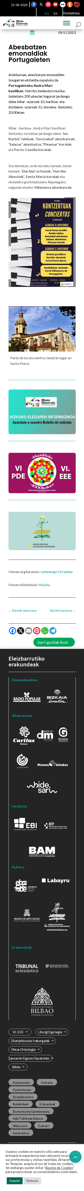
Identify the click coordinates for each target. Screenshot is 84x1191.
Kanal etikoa (21, 1133)
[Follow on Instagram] (48, 4)
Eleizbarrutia (21, 1082)
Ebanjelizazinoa (23, 1097)
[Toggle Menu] (66, 23)
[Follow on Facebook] (34, 4)
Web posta (20, 1126)
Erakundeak (47, 1104)
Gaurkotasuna (22, 1090)
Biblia (16, 1067)
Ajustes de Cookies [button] (59, 1168)
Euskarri (43, 1126)
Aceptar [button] (14, 1180)
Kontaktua (71, 13)
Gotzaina (47, 1082)
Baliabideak (20, 1104)
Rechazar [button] (32, 1180)
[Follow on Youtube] (55, 4)
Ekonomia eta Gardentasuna (31, 1111)
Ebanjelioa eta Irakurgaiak (30, 1041)
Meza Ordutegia (23, 1049)
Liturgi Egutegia (50, 1032)
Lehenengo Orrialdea (57, 571)
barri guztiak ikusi (53, 642)
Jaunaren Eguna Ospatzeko (29, 1058)
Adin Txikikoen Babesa (28, 1118)
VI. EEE (18, 1032)
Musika (44, 584)
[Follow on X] (41, 4)
